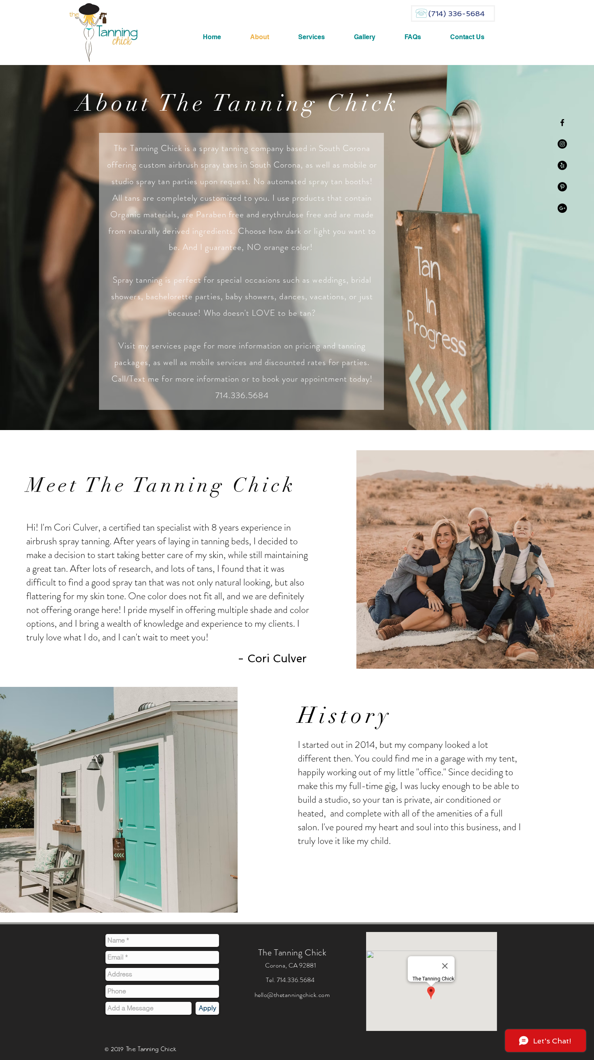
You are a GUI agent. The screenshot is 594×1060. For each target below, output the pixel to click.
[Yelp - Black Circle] (562, 165)
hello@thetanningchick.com (292, 994)
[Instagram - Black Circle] (562, 144)
